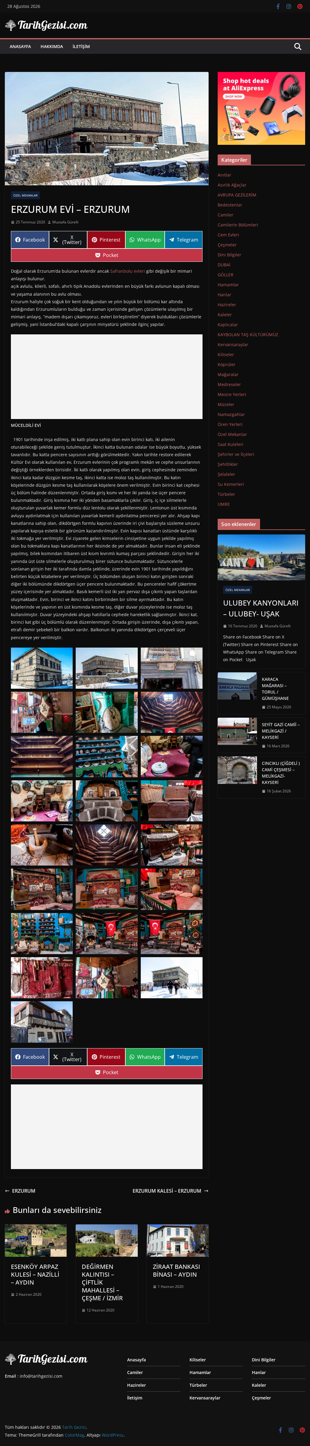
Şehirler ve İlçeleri (236, 454)
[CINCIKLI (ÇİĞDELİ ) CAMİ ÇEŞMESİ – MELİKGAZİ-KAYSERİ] (237, 777)
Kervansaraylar (233, 344)
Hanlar (224, 294)
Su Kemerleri (231, 484)
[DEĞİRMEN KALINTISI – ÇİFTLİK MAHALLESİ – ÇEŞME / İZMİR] (106, 1228)
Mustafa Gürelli (65, 222)
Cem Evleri (228, 235)
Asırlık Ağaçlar (232, 185)
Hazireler (227, 304)
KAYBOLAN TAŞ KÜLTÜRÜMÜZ (248, 334)
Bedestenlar (230, 205)
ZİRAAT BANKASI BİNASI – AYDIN (176, 1270)
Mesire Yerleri (232, 394)
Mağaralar (228, 374)
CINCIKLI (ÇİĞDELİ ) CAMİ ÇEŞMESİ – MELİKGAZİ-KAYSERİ (281, 772)
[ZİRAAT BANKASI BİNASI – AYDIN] (178, 1228)
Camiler (225, 215)
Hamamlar (228, 285)
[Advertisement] (107, 376)
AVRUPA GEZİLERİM (237, 195)
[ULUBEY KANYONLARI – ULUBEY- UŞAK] (261, 557)
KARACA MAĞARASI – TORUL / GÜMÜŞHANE (275, 688)
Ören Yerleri (230, 424)
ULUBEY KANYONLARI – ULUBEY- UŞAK (260, 608)
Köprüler (227, 364)
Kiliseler (226, 354)
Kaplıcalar (228, 324)
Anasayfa (20, 46)
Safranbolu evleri (127, 271)
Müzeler (226, 404)
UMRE (224, 504)
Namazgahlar (231, 414)
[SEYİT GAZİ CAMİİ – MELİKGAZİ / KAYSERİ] (237, 735)
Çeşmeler (227, 245)
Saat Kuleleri (230, 444)
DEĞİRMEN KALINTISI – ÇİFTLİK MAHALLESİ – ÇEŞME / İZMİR (102, 1282)
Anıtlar (224, 175)
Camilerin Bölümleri (238, 225)
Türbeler (226, 494)
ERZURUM (23, 1191)
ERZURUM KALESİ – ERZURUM (167, 1191)
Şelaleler (226, 474)
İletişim (81, 46)
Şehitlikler (228, 464)
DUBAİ (224, 265)
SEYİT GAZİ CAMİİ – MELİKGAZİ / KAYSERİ (281, 731)
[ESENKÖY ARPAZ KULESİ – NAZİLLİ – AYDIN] (36, 1228)
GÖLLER (225, 275)
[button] (42, 668)
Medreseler (229, 384)
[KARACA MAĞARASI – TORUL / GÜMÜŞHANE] (237, 693)
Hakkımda (52, 46)
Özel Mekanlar (25, 195)
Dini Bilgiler (229, 255)
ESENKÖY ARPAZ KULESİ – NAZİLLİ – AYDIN (35, 1274)
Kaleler (225, 314)
